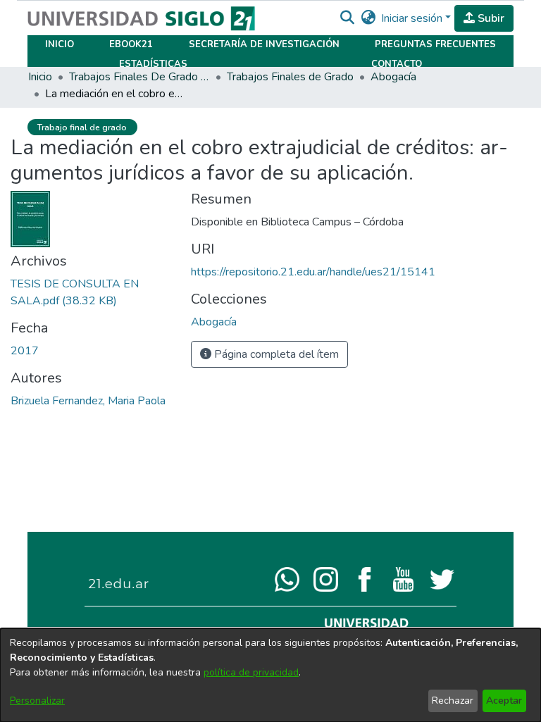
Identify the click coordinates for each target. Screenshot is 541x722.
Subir (489, 18)
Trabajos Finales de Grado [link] (290, 77)
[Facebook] (364, 578)
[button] (347, 18)
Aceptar (504, 700)
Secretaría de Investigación (264, 44)
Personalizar (37, 700)
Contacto (396, 64)
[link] (214, 322)
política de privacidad (251, 672)
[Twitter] (442, 578)
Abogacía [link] (393, 77)
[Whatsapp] (287, 578)
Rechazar (452, 700)
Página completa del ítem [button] (275, 354)
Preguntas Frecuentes (435, 44)
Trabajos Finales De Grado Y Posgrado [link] (139, 77)
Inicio (59, 44)
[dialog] (270, 675)
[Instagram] (325, 578)
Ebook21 (131, 44)
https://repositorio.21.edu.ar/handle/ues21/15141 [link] (313, 272)
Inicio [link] (40, 77)
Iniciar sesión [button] (413, 18)
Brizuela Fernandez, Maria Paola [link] (88, 401)
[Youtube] (403, 578)
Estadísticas (153, 64)
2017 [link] (25, 351)
